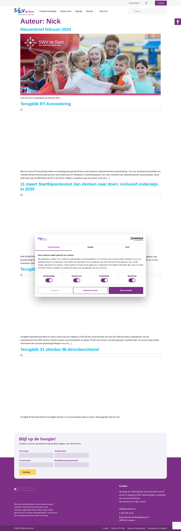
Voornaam (24, 451)
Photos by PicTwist (118, 528)
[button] (178, 21)
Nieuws (89, 11)
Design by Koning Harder (136, 528)
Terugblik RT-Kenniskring (45, 103)
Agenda (78, 11)
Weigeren (55, 290)
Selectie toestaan (90, 290)
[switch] (76, 280)
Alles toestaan (126, 290)
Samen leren (65, 11)
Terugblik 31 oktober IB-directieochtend (59, 349)
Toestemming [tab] (53, 247)
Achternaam (60, 451)
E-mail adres (25, 461)
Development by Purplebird (157, 528)
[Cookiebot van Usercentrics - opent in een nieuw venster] (132, 239)
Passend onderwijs (48, 11)
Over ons (103, 11)
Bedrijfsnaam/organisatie (66, 461)
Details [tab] (91, 247)
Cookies (106, 528)
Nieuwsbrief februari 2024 (45, 29)
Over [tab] (127, 247)
